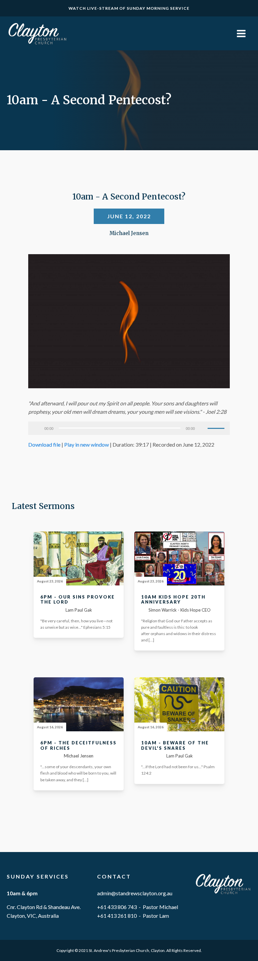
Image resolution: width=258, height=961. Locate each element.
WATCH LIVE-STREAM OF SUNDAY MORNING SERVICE (129, 8)
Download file (44, 444)
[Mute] (202, 428)
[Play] (37, 428)
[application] (129, 428)
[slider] (217, 427)
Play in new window (86, 444)
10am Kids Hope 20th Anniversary (173, 600)
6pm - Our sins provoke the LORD (77, 600)
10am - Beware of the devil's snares (175, 745)
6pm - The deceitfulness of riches (78, 745)
